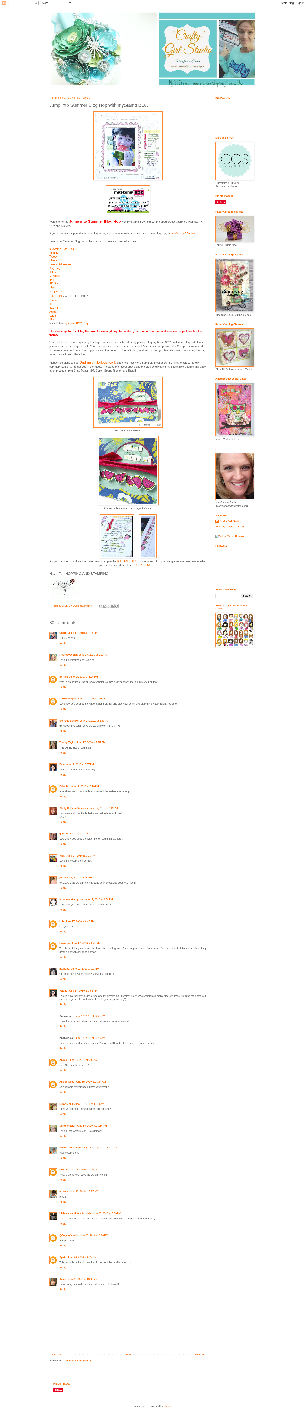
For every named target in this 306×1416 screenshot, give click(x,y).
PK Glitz (54, 283)
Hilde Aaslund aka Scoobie (75, 1213)
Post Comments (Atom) (78, 1360)
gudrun (63, 833)
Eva (51, 279)
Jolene (53, 272)
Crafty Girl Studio (230, 521)
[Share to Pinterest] (116, 606)
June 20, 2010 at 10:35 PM (82, 1279)
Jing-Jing (54, 268)
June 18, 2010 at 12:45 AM (90, 1038)
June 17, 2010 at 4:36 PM (94, 720)
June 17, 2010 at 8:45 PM (80, 921)
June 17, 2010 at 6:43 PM (103, 808)
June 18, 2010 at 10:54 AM (91, 1081)
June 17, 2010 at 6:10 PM (84, 786)
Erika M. (64, 786)
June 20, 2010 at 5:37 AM (83, 1191)
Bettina (63, 676)
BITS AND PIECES (129, 561)
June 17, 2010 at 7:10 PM (80, 855)
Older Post (200, 1354)
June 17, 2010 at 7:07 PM (83, 833)
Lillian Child (66, 1103)
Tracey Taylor (67, 742)
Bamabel (64, 968)
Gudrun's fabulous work (97, 362)
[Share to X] (109, 606)
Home (128, 1354)
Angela (63, 1060)
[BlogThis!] (105, 606)
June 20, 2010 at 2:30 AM (84, 1169)
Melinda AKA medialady (73, 1147)
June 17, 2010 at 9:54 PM (82, 990)
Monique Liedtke (69, 720)
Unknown (64, 943)
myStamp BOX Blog (61, 248)
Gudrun (56, 296)
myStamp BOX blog (184, 233)
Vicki (62, 855)
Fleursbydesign (68, 654)
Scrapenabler (67, 1125)
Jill (51, 304)
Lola (61, 921)
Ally (51, 319)
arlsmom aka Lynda (71, 899)
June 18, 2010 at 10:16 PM (92, 1125)
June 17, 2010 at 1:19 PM (93, 654)
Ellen (52, 287)
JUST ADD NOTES (145, 565)
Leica (52, 315)
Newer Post (56, 1354)
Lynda (53, 300)
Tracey (53, 256)
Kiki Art (53, 308)
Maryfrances (56, 291)
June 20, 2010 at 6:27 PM (82, 1257)
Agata (52, 311)
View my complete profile (229, 526)
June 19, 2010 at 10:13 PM (104, 1147)
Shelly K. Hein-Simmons (73, 808)
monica (63, 1191)
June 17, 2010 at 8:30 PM (98, 899)
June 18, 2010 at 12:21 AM (90, 1016)
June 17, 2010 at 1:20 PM (83, 676)
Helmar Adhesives (60, 264)
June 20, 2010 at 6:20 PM (93, 1235)
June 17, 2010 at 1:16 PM (82, 632)
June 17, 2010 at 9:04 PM (85, 968)
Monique (54, 275)
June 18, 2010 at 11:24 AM (89, 1103)
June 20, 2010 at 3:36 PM (106, 1213)
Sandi (62, 1279)
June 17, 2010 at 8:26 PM (77, 877)
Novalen (64, 1169)
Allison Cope (66, 1081)
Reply (62, 643)
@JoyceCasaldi (68, 1235)
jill (60, 877)
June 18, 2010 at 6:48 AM (83, 1060)
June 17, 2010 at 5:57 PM (91, 742)
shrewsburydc (67, 698)
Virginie (53, 252)
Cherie (53, 260)
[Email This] (101, 606)
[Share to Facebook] (113, 606)
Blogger (168, 1406)
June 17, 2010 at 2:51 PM (92, 698)
